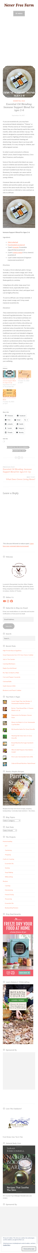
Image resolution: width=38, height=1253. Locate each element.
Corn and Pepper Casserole (11, 677)
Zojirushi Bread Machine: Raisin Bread (23, 763)
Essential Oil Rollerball (18, 447)
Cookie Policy (6, 1245)
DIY (6, 846)
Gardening (8, 850)
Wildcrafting (9, 877)
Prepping (8, 854)
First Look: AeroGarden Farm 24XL (22, 757)
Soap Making (9, 872)
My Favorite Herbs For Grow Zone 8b (23, 729)
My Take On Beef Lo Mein (11, 673)
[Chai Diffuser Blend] (24, 374)
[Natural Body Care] (19, 1169)
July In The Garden (9, 659)
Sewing (7, 868)
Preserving (8, 899)
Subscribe (9, 626)
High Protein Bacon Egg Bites (12, 650)
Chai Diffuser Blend (23, 378)
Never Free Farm (19, 5)
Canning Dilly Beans (9, 664)
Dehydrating (9, 890)
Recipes (5, 881)
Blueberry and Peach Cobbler (12, 690)
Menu (20, 13)
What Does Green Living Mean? (20, 478)
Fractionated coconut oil (16, 245)
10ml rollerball (13, 242)
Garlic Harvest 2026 (9, 686)
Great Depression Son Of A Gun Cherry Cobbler (18, 655)
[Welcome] (19, 570)
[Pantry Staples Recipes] (19, 805)
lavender (16, 247)
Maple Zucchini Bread (9, 668)
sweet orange (17, 252)
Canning (7, 885)
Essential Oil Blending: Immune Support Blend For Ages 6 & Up (9, 380)
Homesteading (7, 841)
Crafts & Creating (8, 859)
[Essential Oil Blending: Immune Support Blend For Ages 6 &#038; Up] (9, 374)
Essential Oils (19, 101)
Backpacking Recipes (11, 908)
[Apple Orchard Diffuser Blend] (9, 393)
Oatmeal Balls (7, 681)
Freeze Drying (9, 894)
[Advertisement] (19, 41)
